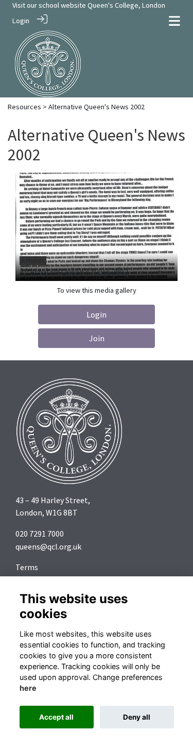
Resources (24, 106)
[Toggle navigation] (174, 21)
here (28, 688)
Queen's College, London (126, 5)
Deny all (136, 717)
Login (20, 20)
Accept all (56, 717)
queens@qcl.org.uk (48, 546)
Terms (26, 567)
